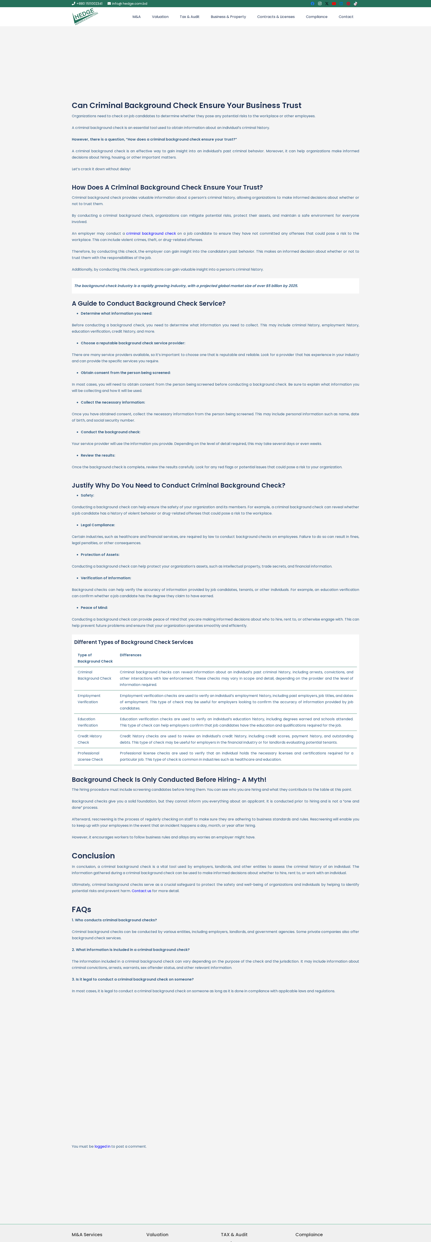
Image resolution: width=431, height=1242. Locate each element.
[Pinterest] (348, 3)
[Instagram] (319, 3)
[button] (143, 16)
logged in (102, 1146)
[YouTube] (334, 3)
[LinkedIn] (341, 3)
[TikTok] (355, 3)
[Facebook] (312, 3)
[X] (326, 3)
